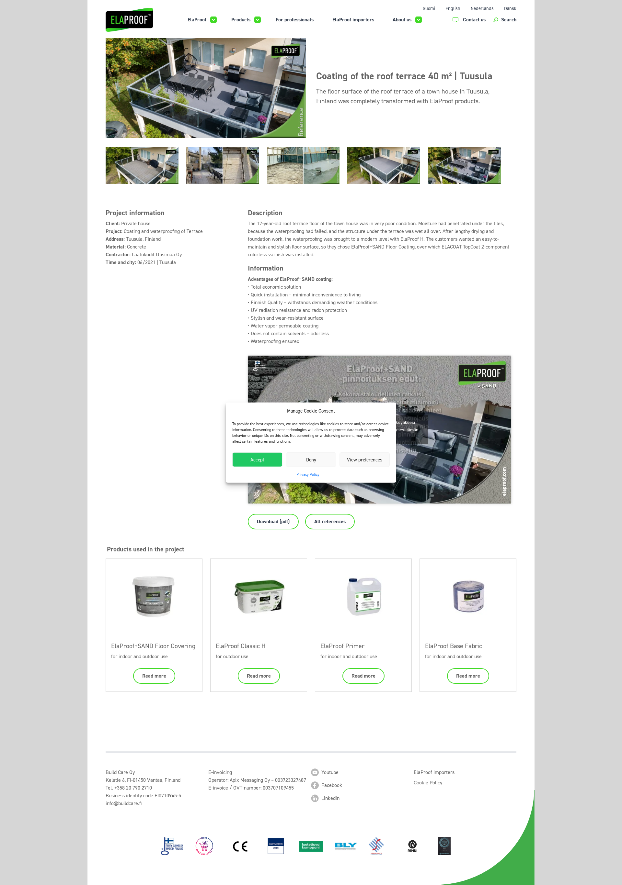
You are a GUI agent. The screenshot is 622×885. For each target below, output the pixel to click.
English (452, 8)
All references (330, 521)
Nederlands (482, 8)
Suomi (429, 8)
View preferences (364, 459)
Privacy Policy (307, 474)
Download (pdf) (273, 521)
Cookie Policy (428, 782)
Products (240, 19)
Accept (257, 459)
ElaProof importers (353, 19)
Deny (311, 459)
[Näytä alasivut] (213, 20)
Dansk (510, 8)
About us (402, 19)
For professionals (295, 19)
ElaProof (197, 19)
